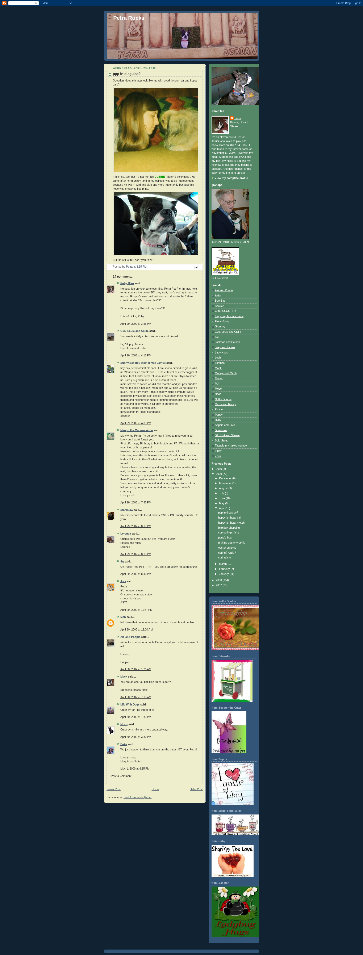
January (224, 574)
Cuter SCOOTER (225, 311)
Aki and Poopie (130, 637)
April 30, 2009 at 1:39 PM (135, 717)
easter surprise (227, 547)
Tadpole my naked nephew (231, 445)
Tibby (218, 450)
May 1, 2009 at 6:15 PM (135, 768)
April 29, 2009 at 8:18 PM (135, 554)
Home (155, 789)
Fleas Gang (222, 321)
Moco (124, 724)
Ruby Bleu (127, 283)
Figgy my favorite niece (229, 316)
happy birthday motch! (231, 522)
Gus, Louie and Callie (134, 331)
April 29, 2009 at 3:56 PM (135, 323)
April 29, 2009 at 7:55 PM (135, 502)
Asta (123, 581)
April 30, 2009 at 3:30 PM (135, 737)
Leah (218, 357)
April (222, 508)
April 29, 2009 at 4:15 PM (135, 355)
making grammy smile (231, 542)
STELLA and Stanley (227, 435)
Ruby (218, 419)
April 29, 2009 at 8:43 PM (135, 574)
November (225, 483)
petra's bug (224, 537)
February (225, 568)
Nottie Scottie (223, 399)
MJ (217, 383)
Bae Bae (220, 300)
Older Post (196, 789)
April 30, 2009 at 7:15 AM (135, 697)
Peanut (219, 409)
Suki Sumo (221, 440)
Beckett (219, 306)
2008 (219, 580)
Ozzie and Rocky (225, 404)
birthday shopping (229, 527)
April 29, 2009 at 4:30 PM (135, 423)
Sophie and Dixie (225, 425)
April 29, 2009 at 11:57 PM (136, 609)
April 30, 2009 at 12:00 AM (136, 629)
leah (123, 617)
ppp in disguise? (228, 512)
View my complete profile (231, 178)
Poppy (219, 414)
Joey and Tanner (225, 347)
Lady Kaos (221, 352)
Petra (237, 118)
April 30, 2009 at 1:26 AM (135, 669)
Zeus (218, 456)
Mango (219, 378)
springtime (224, 557)
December (225, 478)
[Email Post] (196, 266)
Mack (123, 676)
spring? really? (227, 552)
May (222, 503)
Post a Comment (121, 776)
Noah (218, 394)
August (224, 488)
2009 (219, 474)
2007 (219, 585)
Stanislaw (126, 509)
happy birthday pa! (229, 517)
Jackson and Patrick (227, 342)
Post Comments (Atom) (138, 797)
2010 (219, 469)
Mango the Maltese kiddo (136, 430)
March (223, 563)
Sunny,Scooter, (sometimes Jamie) (143, 362)
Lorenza (125, 533)
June (222, 498)
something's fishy (228, 532)
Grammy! (220, 326)
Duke (123, 744)
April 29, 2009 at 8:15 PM (135, 526)
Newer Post (114, 789)
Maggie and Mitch (226, 373)
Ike (217, 337)
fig (122, 561)
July (222, 493)
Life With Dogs (129, 704)
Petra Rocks (128, 18)
